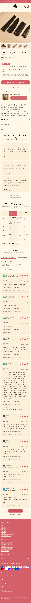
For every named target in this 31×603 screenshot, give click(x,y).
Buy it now (15, 88)
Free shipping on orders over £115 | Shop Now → (15, 1)
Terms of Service (7, 533)
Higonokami (16, 434)
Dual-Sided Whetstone (19, 332)
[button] (28, 7)
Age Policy (5, 550)
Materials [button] (4, 119)
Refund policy (6, 535)
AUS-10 (11, 217)
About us (4, 529)
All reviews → (15, 195)
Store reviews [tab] (22, 257)
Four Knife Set (15, 94)
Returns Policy (6, 544)
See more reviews (15, 511)
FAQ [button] (2, 129)
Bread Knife (17, 506)
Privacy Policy (6, 548)
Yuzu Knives (18, 597)
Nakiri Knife (17, 357)
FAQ (2, 525)
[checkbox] (8, 269)
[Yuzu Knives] (15, 6)
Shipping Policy (6, 542)
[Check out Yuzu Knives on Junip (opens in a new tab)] (19, 514)
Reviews (3, 527)
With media (8, 269)
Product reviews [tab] (8, 257)
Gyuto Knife (17, 311)
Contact (3, 531)
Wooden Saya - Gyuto (19, 290)
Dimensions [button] (5, 124)
